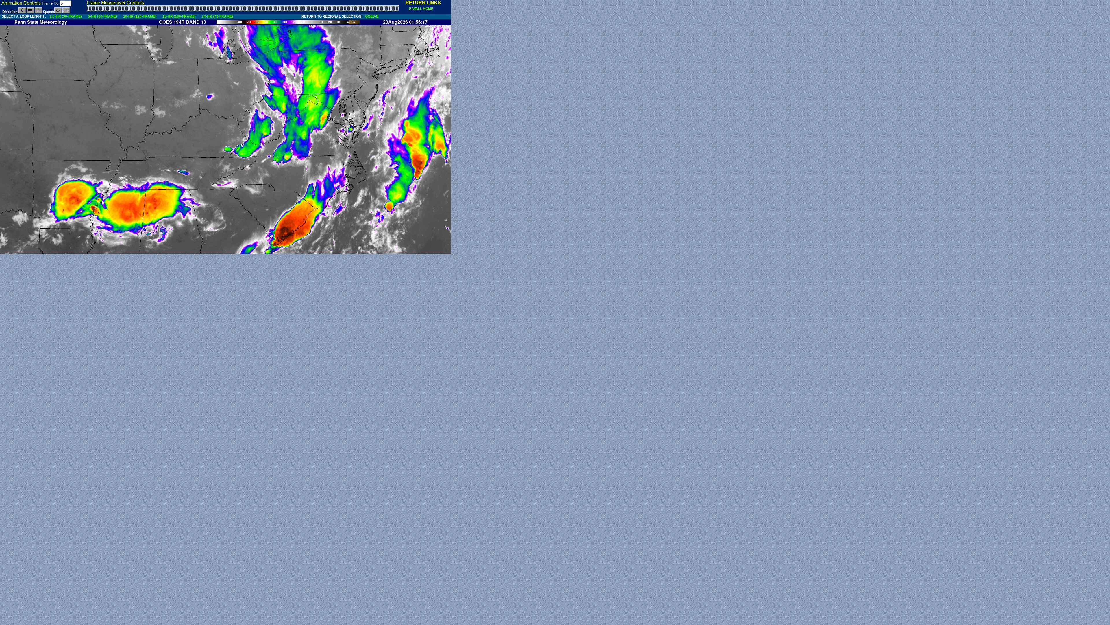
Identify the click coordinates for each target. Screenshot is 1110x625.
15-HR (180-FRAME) (179, 16)
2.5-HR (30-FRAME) (66, 16)
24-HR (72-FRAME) (217, 16)
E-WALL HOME (419, 9)
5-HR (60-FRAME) (102, 16)
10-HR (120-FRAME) (139, 16)
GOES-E (370, 16)
